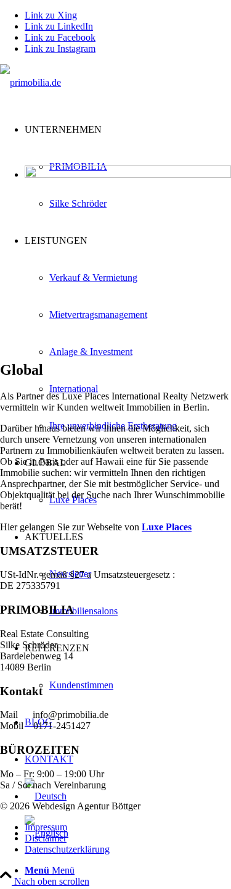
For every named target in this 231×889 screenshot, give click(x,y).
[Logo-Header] (30, 82)
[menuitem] (128, 333)
